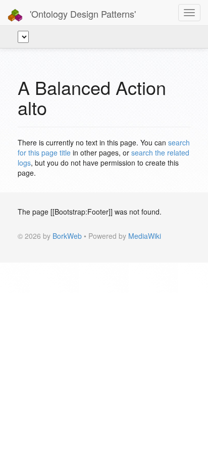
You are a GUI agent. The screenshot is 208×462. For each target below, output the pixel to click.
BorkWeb (67, 236)
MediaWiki (144, 236)
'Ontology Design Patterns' (81, 13)
